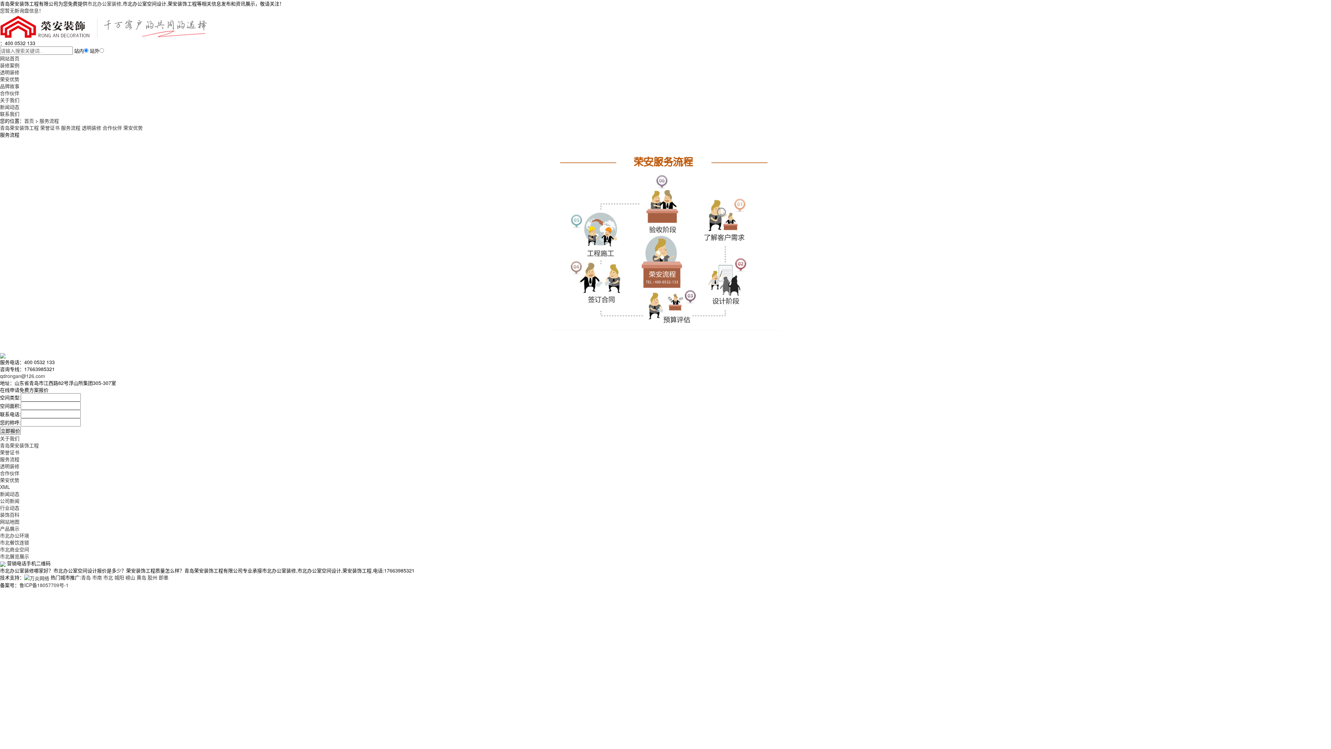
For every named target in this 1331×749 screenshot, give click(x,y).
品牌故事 (9, 86)
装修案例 (9, 65)
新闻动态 (9, 106)
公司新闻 (9, 500)
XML (5, 486)
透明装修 (9, 72)
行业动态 (9, 507)
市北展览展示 (14, 556)
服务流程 (49, 120)
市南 (97, 577)
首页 (29, 120)
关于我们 (9, 99)
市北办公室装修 (104, 3)
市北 (108, 577)
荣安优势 (9, 79)
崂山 (130, 577)
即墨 (163, 577)
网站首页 (9, 58)
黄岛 (141, 577)
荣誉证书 (9, 452)
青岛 (86, 577)
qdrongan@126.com (22, 375)
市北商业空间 (14, 549)
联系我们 (9, 113)
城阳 (119, 577)
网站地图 (9, 521)
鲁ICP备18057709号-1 (44, 585)
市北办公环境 (14, 535)
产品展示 (9, 528)
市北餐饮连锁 (14, 542)
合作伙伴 (9, 92)
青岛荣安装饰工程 (19, 445)
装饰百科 (9, 514)
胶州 (152, 577)
